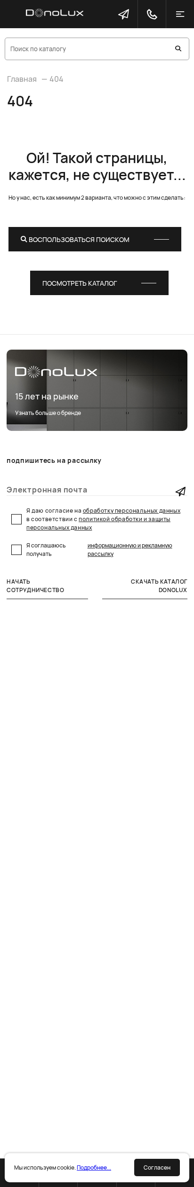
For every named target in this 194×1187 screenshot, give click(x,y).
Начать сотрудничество (35, 586)
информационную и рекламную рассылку (130, 549)
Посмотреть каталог (79, 283)
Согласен (157, 1167)
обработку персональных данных (131, 511)
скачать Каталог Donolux (159, 586)
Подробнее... (94, 1167)
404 (56, 79)
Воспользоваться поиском (78, 239)
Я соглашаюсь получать (99, 549)
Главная (22, 79)
